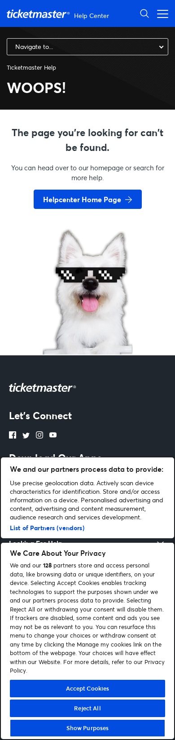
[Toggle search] (144, 13)
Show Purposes (87, 728)
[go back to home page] (87, 322)
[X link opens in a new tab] (26, 435)
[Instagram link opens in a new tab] (39, 435)
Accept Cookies (87, 688)
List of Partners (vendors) (47, 527)
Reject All (87, 708)
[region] (87, 598)
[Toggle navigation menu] (160, 13)
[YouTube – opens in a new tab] (53, 435)
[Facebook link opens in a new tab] (12, 435)
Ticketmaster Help (31, 67)
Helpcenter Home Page (82, 199)
